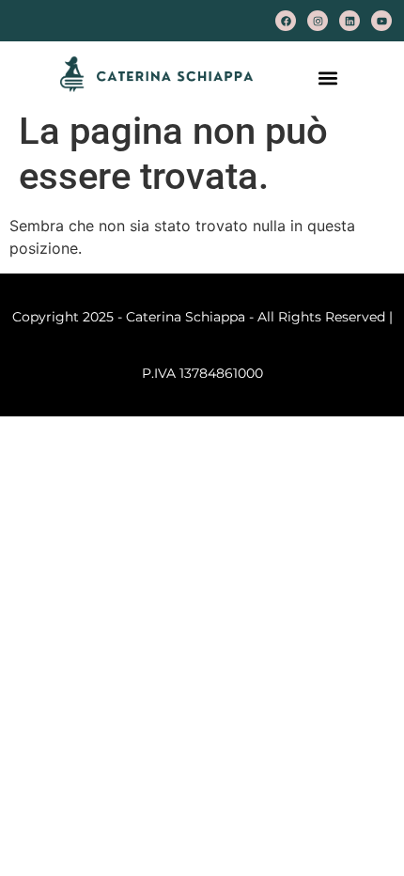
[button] (328, 77)
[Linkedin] (349, 20)
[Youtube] (381, 20)
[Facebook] (285, 20)
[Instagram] (317, 20)
